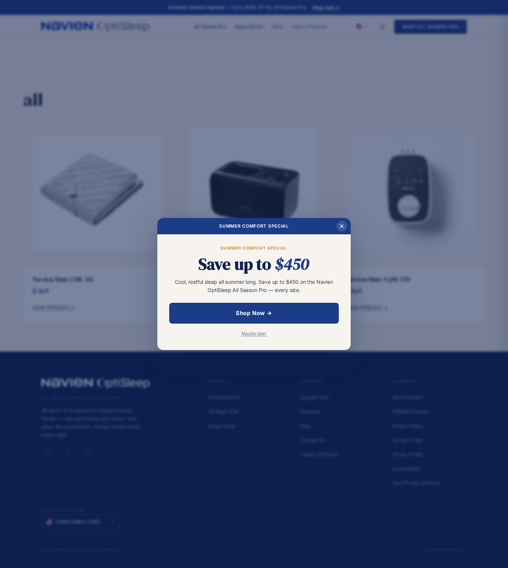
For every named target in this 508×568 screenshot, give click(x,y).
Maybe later (254, 333)
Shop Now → (254, 313)
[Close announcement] (342, 226)
